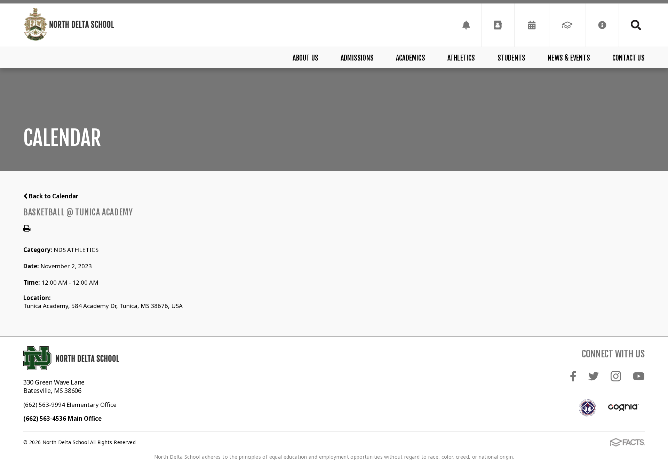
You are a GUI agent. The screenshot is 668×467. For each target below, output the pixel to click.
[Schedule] (466, 25)
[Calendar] (532, 25)
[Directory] (498, 25)
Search (632, 25)
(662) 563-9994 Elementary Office (70, 405)
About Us (305, 58)
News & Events (569, 58)
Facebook (573, 376)
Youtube (639, 376)
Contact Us (628, 58)
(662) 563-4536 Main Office (62, 418)
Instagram (616, 376)
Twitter (594, 376)
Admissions (357, 58)
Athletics (461, 58)
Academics (410, 58)
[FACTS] (567, 25)
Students (512, 58)
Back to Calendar (52, 196)
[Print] (27, 229)
